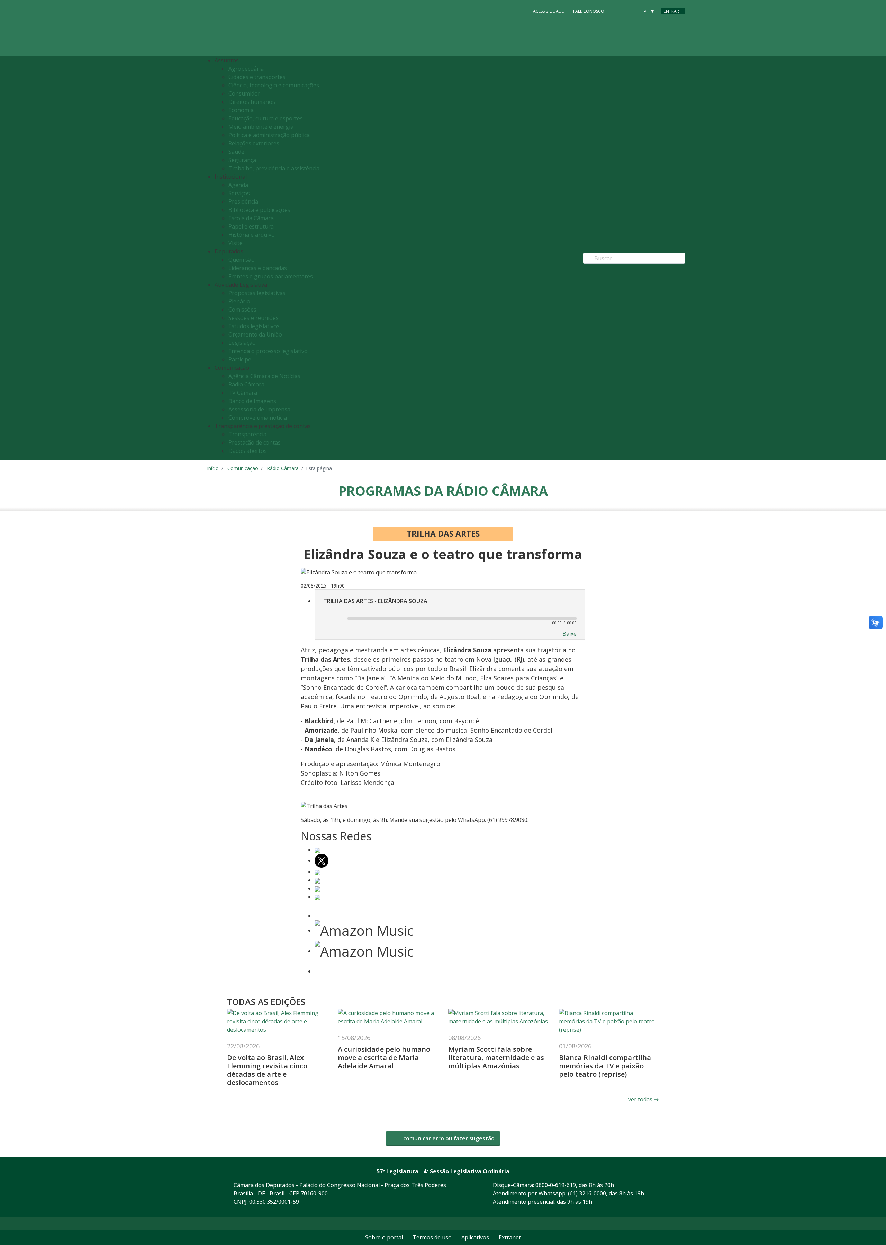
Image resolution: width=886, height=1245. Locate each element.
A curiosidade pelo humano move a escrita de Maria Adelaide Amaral (384, 1058)
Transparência (247, 434)
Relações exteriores (253, 143)
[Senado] (631, 11)
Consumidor (244, 93)
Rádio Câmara (246, 384)
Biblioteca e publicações (259, 210)
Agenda (238, 185)
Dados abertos (247, 451)
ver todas (643, 1099)
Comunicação (242, 468)
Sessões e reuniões (253, 318)
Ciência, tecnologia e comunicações (273, 85)
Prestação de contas (254, 442)
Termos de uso (432, 1237)
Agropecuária (246, 68)
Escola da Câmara (251, 218)
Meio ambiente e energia (260, 127)
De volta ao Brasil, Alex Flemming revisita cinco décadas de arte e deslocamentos (267, 1070)
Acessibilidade (548, 11)
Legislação (242, 343)
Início (213, 468)
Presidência (243, 201)
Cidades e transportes (257, 77)
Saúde (236, 151)
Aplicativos (475, 1237)
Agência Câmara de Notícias (264, 376)
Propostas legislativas (257, 293)
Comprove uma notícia (257, 417)
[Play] (332, 619)
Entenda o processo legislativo (268, 351)
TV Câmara (242, 392)
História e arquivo (251, 235)
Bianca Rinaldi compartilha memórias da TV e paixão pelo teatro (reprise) (605, 1066)
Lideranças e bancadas (257, 268)
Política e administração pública (269, 135)
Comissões (242, 309)
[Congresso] (618, 11)
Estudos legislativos (254, 326)
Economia (241, 110)
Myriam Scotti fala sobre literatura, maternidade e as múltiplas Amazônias (496, 1058)
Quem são (241, 259)
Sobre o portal (384, 1237)
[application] (450, 618)
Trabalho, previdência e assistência (273, 168)
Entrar (671, 11)
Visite (235, 243)
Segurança (242, 160)
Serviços (239, 193)
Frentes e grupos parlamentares (270, 276)
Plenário (239, 301)
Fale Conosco (588, 11)
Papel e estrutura (251, 226)
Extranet (510, 1237)
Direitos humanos (251, 102)
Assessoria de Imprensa (259, 409)
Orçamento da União (255, 334)
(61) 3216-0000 (587, 1193)
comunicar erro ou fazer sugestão (448, 1138)
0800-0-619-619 (555, 1185)
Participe (239, 359)
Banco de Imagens (252, 401)
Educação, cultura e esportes (265, 118)
